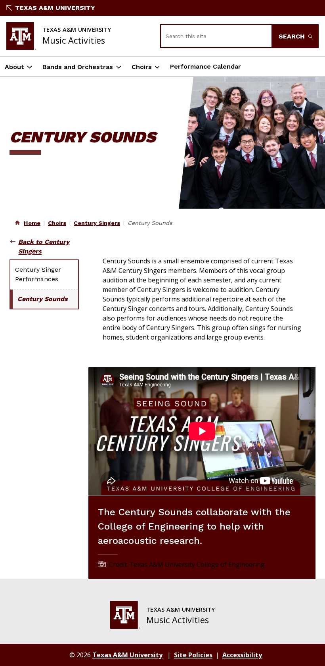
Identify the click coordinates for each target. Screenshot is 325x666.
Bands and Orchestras (77, 67)
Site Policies (193, 655)
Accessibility (242, 655)
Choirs (142, 67)
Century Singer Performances (38, 274)
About (14, 67)
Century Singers (97, 223)
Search (293, 36)
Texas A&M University (55, 8)
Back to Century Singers (43, 246)
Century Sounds (42, 299)
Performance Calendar (205, 66)
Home (32, 223)
